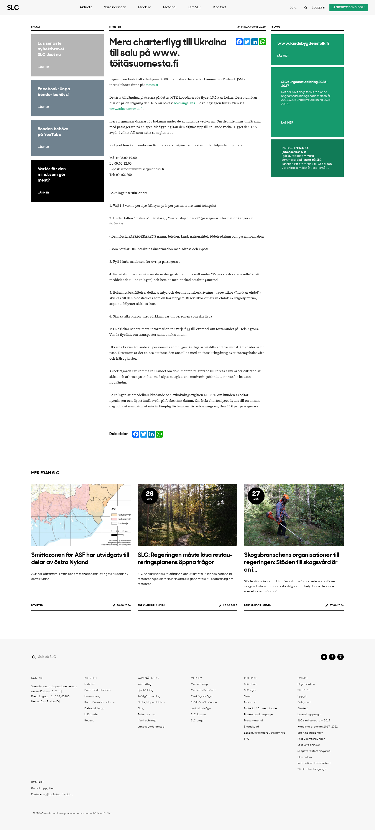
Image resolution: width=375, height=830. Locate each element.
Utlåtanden (91, 714)
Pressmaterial (253, 720)
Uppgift (303, 696)
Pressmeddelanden (151, 605)
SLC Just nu (198, 714)
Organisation (306, 684)
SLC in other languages (313, 769)
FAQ (247, 739)
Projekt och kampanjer (259, 714)
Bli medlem (305, 757)
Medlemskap (199, 684)
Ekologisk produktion (151, 702)
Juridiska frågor (201, 708)
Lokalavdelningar (309, 745)
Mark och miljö (147, 720)
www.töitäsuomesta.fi (126, 109)
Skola (247, 696)
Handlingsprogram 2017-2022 (318, 727)
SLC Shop (250, 684)
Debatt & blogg (94, 708)
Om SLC (194, 7)
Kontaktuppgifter (42, 788)
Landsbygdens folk (349, 7)
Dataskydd (251, 727)
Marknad (250, 702)
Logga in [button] (318, 7)
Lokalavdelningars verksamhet (264, 733)
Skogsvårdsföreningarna (314, 751)
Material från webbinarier (261, 708)
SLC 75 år (304, 690)
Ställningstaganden (310, 733)
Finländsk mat (147, 714)
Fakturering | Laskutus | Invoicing (52, 794)
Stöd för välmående (204, 702)
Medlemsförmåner (203, 690)
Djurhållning (145, 690)
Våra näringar (115, 7)
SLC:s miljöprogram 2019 (314, 720)
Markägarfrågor (202, 696)
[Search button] (306, 7)
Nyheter (115, 27)
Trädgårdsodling (149, 696)
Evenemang (92, 696)
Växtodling (145, 684)
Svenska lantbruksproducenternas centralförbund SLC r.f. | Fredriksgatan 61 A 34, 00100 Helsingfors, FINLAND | (54, 694)
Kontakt (219, 7)
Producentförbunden (311, 739)
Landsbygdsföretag (151, 727)
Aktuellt (86, 7)
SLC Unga (197, 720)
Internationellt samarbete (314, 763)
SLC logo (249, 690)
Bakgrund (304, 702)
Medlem (144, 7)
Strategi (303, 708)
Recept (89, 720)
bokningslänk (184, 103)
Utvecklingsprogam (311, 714)
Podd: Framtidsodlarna (99, 702)
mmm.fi (152, 85)
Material (169, 7)
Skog (141, 708)
